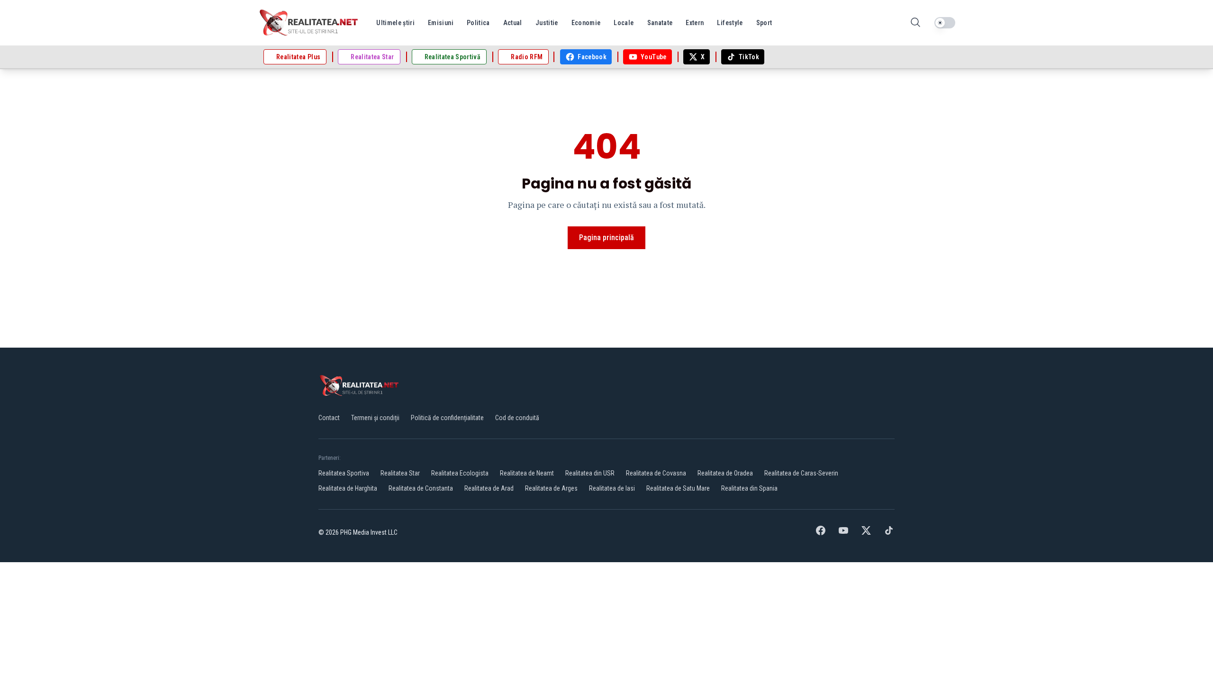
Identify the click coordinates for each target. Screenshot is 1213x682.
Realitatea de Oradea (725, 473)
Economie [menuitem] (586, 23)
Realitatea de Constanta (421, 488)
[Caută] (915, 23)
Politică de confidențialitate (447, 418)
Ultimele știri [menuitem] (395, 23)
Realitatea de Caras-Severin (801, 473)
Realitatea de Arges (551, 488)
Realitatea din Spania (749, 488)
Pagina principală (606, 237)
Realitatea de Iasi (612, 488)
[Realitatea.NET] (309, 23)
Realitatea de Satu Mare (678, 488)
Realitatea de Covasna (656, 473)
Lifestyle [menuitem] (729, 23)
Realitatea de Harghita (347, 488)
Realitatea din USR (590, 473)
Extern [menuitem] (695, 23)
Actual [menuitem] (512, 23)
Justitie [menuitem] (546, 23)
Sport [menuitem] (764, 23)
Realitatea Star (400, 473)
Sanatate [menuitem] (660, 23)
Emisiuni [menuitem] (440, 23)
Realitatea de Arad (489, 488)
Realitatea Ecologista (460, 473)
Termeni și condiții (375, 418)
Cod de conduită (517, 418)
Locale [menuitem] (624, 23)
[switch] (944, 22)
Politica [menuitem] (478, 23)
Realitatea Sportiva (343, 473)
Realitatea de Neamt (527, 473)
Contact (329, 418)
